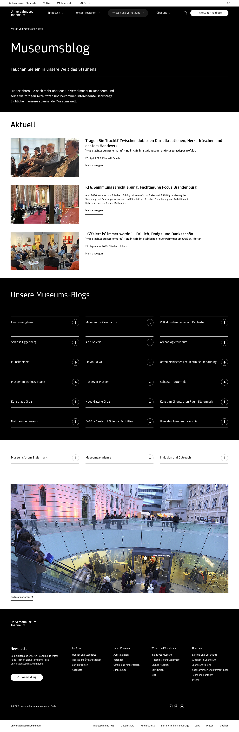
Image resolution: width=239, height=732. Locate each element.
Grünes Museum (160, 665)
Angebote (77, 670)
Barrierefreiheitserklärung (175, 726)
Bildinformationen (20, 597)
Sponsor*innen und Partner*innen (210, 670)
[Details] (45, 157)
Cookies (224, 726)
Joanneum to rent (201, 665)
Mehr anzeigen (94, 165)
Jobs (197, 726)
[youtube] (182, 706)
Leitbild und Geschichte (204, 655)
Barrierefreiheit (80, 665)
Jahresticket (67, 3)
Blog (48, 3)
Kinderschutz (148, 726)
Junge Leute (119, 670)
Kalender (118, 660)
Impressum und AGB (103, 726)
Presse (87, 3)
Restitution (158, 670)
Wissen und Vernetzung (23, 29)
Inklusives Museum (162, 655)
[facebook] (171, 706)
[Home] (23, 13)
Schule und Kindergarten (126, 665)
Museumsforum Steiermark (166, 660)
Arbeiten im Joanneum (204, 660)
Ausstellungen (121, 655)
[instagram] (176, 706)
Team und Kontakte (202, 675)
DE (228, 3)
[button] (185, 13)
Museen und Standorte (24, 3)
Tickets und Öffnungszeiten (86, 660)
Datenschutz (127, 726)
